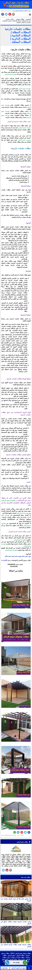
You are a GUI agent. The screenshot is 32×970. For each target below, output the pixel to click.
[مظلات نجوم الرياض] (16, 853)
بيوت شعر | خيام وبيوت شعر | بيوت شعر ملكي (18, 556)
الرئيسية (28, 19)
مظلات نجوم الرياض (22, 842)
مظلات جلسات (20, 19)
